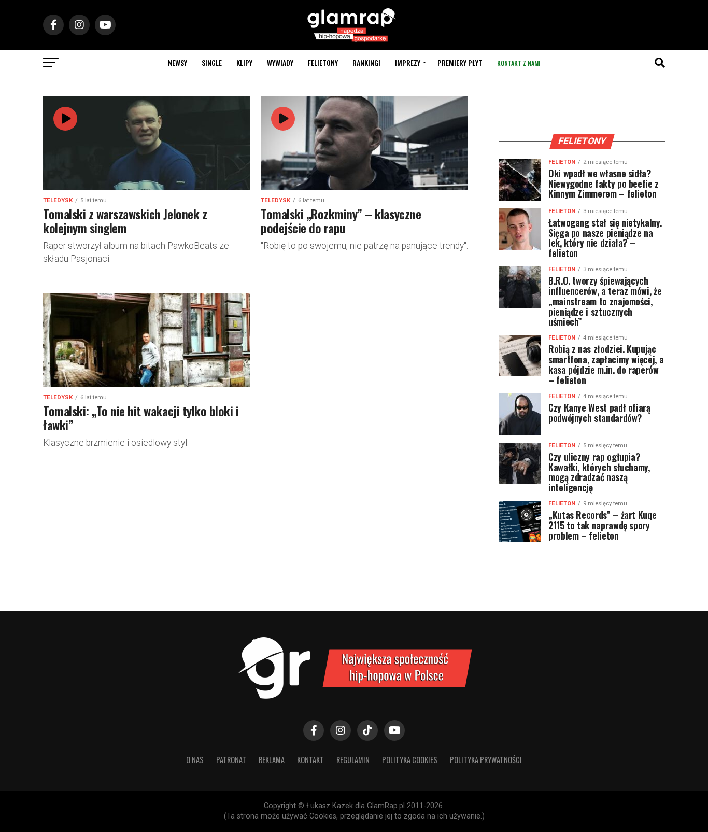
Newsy (177, 62)
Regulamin (353, 759)
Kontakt (310, 759)
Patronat (231, 759)
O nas (195, 759)
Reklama (272, 759)
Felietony (323, 62)
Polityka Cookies (409, 759)
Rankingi (366, 62)
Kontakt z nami (518, 63)
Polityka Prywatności (486, 759)
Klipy (244, 62)
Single (212, 62)
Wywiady (280, 62)
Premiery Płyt (460, 62)
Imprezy (407, 62)
